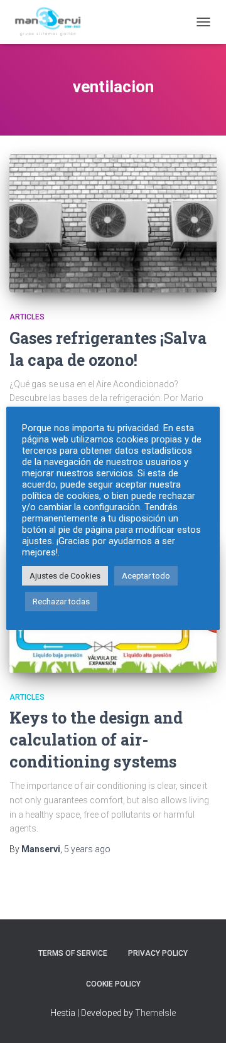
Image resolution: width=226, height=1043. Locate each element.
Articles (27, 317)
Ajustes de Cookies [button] (65, 575)
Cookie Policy (113, 984)
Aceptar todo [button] (146, 575)
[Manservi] (54, 22)
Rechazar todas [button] (61, 601)
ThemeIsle (155, 1013)
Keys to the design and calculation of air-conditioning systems (96, 739)
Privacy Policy (158, 953)
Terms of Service (72, 953)
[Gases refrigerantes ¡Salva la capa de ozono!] (113, 223)
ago (87, 849)
